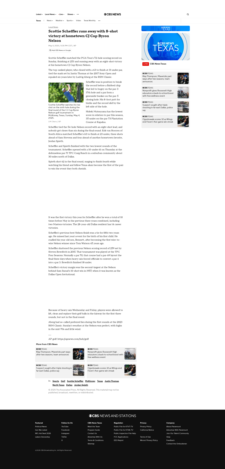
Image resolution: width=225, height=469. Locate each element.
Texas (38, 21)
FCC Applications (121, 437)
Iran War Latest (41, 430)
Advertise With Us (95, 437)
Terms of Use (145, 437)
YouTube (64, 427)
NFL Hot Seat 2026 (43, 433)
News (49, 21)
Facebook (65, 430)
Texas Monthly (90, 21)
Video (78, 21)
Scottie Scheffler (75, 381)
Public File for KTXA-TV (123, 430)
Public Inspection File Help (125, 433)
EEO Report (118, 440)
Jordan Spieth (81, 385)
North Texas (58, 385)
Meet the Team (94, 427)
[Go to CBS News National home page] (112, 14)
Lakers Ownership (42, 437)
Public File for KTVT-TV (123, 427)
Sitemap (91, 444)
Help (168, 437)
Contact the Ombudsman (176, 444)
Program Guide (94, 430)
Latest (39, 14)
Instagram (65, 433)
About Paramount (173, 427)
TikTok (64, 437)
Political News (41, 427)
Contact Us (92, 433)
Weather (59, 21)
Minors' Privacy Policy (149, 440)
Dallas (69, 385)
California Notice (147, 430)
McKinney (90, 381)
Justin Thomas (112, 381)
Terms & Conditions (95, 440)
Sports (69, 21)
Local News (50, 14)
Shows (71, 14)
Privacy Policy (145, 427)
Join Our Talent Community (177, 433)
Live (61, 14)
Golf (63, 381)
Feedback (170, 440)
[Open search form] (188, 14)
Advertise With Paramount (177, 430)
